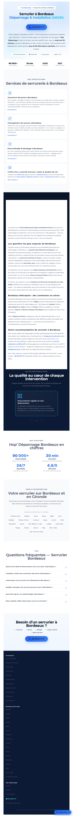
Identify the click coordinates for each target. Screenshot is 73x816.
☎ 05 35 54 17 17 (11, 799)
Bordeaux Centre (15, 516)
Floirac (62, 520)
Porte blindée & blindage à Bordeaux (25, 149)
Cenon (60, 516)
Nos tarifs (8, 790)
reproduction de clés (51, 177)
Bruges (45, 520)
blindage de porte (14, 349)
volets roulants (20, 177)
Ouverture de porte (11, 658)
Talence (44, 516)
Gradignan (11, 520)
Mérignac (27, 516)
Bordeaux (8, 709)
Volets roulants (10, 683)
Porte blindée (9, 667)
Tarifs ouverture (10, 692)
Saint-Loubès (53, 528)
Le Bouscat (36, 520)
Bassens (26, 528)
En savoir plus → (12, 109)
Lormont (53, 520)
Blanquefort (12, 524)
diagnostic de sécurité (52, 336)
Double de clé (9, 671)
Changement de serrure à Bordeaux (24, 123)
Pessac (36, 516)
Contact (8, 785)
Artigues (17, 528)
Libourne (35, 528)
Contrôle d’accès (10, 679)
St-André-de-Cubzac (11, 776)
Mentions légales (10, 794)
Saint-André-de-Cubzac (37, 531)
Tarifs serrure (9, 696)
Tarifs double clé (10, 700)
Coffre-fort (9, 675)
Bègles (52, 516)
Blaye (43, 528)
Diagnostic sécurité (32, 177)
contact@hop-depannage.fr (13, 803)
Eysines (22, 524)
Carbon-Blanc (59, 524)
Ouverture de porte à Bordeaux (22, 97)
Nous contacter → (13, 180)
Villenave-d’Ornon (23, 520)
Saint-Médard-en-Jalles (35, 524)
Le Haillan (48, 524)
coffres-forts (20, 174)
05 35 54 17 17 (64, 812)
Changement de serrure (12, 662)
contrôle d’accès (41, 174)
